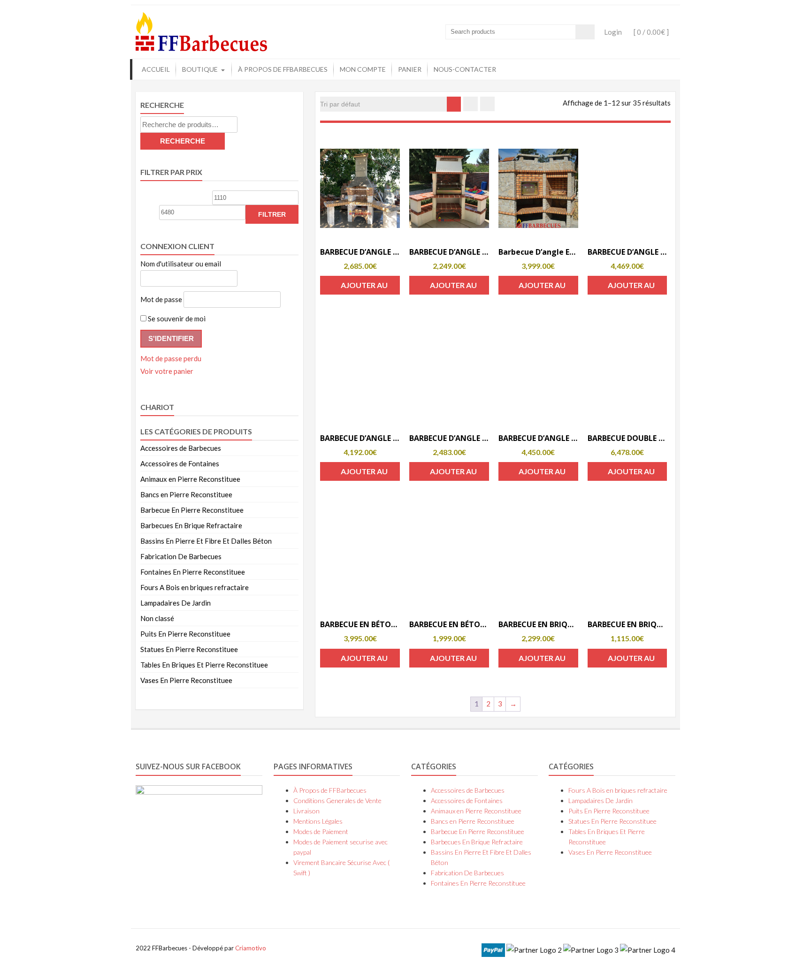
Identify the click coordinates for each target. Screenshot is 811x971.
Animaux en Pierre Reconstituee (190, 479)
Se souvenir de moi (176, 318)
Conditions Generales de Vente (337, 800)
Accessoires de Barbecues (180, 448)
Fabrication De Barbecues (181, 556)
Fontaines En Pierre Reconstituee (192, 572)
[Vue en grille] (470, 104)
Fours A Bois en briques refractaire (194, 587)
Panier (409, 69)
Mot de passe (161, 299)
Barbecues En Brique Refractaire (191, 525)
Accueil (156, 69)
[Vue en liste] (487, 104)
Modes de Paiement (320, 831)
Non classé (157, 618)
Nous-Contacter (465, 69)
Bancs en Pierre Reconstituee (186, 494)
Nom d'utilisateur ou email (180, 263)
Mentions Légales (318, 821)
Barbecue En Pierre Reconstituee (192, 510)
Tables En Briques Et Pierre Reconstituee (204, 664)
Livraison (306, 811)
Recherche (182, 141)
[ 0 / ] (650, 32)
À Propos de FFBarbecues (283, 69)
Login (613, 32)
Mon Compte (363, 69)
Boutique (200, 69)
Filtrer (272, 214)
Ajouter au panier (364, 288)
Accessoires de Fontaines (179, 463)
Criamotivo (250, 948)
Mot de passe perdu (170, 358)
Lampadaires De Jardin (175, 603)
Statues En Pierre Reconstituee (189, 649)
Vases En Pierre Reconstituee (186, 680)
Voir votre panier (166, 371)
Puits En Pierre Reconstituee (185, 634)
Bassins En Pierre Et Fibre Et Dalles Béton (206, 541)
